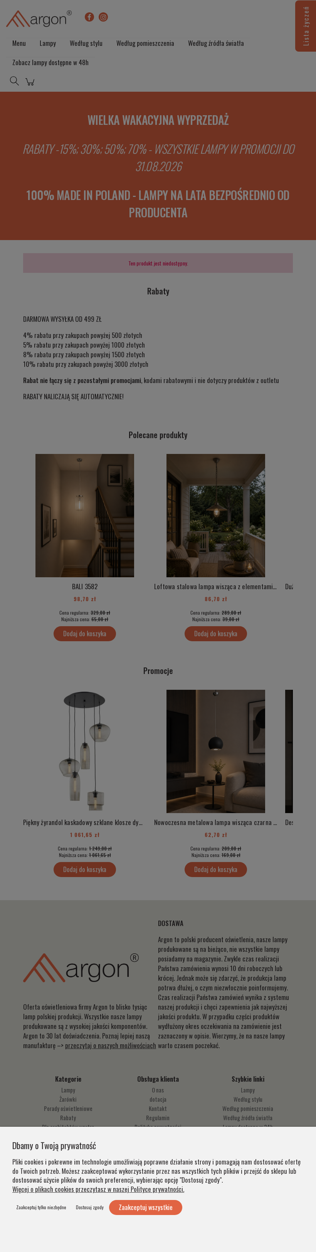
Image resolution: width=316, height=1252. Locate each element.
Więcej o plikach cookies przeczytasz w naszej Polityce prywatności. (98, 1189)
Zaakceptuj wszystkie (146, 1207)
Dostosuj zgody (90, 1207)
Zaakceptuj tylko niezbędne (41, 1207)
